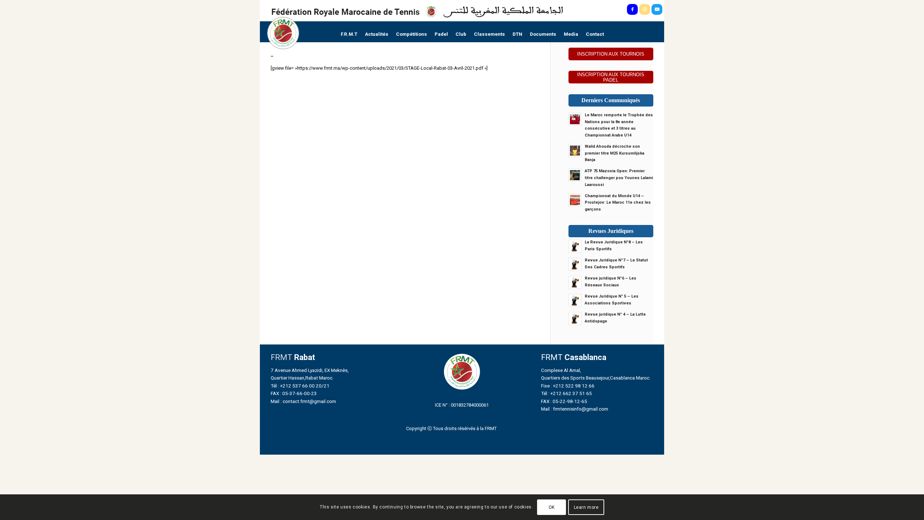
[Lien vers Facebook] (632, 9)
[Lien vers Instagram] (644, 9)
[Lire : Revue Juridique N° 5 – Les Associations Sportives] (574, 300)
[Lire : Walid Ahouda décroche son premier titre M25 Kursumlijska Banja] (574, 150)
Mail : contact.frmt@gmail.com (303, 401)
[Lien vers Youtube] (656, 9)
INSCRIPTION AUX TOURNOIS (610, 54)
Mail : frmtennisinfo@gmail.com (574, 409)
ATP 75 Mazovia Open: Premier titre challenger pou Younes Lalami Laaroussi (619, 178)
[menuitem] (349, 34)
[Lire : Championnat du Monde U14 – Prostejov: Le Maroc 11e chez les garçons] (574, 200)
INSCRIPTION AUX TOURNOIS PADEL (610, 77)
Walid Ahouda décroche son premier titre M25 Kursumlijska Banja (614, 153)
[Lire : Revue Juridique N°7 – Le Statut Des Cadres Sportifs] (574, 264)
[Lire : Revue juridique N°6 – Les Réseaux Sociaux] (574, 282)
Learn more (586, 507)
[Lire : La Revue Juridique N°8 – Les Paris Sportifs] (574, 246)
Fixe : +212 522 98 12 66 (567, 386)
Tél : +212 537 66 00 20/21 (300, 386)
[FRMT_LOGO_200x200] (283, 33)
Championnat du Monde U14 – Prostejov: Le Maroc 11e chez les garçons (618, 203)
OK (552, 507)
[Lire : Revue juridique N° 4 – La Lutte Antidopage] (574, 318)
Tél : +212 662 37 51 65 (566, 393)
